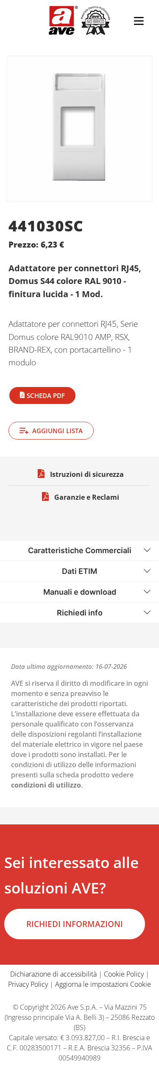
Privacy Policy (28, 984)
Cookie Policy (124, 974)
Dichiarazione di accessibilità (53, 974)
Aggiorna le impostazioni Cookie (103, 984)
